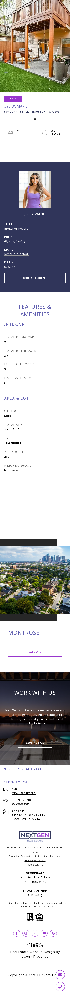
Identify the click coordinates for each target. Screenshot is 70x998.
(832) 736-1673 (15, 241)
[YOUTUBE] (44, 933)
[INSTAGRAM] (25, 933)
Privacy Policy (50, 975)
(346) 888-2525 (20, 804)
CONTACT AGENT (35, 278)
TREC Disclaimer (35, 865)
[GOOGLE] (53, 933)
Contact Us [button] (35, 743)
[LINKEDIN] (35, 933)
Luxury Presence (35, 956)
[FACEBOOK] (16, 933)
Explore (35, 651)
